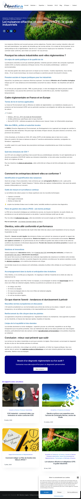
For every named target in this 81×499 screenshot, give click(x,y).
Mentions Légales (24, 495)
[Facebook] (4, 31)
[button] (78, 477)
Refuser (59, 492)
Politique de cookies (58, 496)
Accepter (46, 492)
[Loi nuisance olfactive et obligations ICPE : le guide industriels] (60, 429)
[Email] (14, 31)
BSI (18, 495)
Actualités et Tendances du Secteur (18, 18)
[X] (7, 31)
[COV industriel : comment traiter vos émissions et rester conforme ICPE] (20, 385)
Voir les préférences (72, 492)
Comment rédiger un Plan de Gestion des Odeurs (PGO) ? (21, 459)
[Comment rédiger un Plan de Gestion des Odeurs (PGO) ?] (20, 429)
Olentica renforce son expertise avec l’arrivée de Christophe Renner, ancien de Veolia (60, 415)
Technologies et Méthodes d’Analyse (11, 19)
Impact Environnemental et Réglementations (61, 18)
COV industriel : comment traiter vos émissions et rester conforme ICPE (20, 414)
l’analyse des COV (40, 252)
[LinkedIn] (11, 31)
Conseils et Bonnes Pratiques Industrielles (38, 18)
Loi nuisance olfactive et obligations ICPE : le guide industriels (60, 463)
